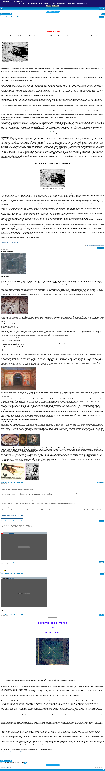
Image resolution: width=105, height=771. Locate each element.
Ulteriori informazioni (82, 3)
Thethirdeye (101, 248)
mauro (102, 573)
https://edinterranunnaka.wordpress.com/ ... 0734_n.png (13, 751)
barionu (101, 562)
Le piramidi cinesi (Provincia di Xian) (12, 1)
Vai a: (1, 762)
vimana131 (101, 482)
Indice (2, 769)
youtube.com (11, 533)
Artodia (103, 767)
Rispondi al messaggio (6, 13)
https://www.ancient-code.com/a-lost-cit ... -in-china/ (12, 518)
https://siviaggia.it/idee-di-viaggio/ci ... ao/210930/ (12, 515)
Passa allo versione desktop (52, 11)
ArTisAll (101, 521)
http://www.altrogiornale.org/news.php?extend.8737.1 (12, 279)
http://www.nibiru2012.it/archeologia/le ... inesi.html (95, 245)
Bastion (102, 17)
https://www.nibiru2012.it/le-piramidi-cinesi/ (10, 242)
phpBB (6, 767)
